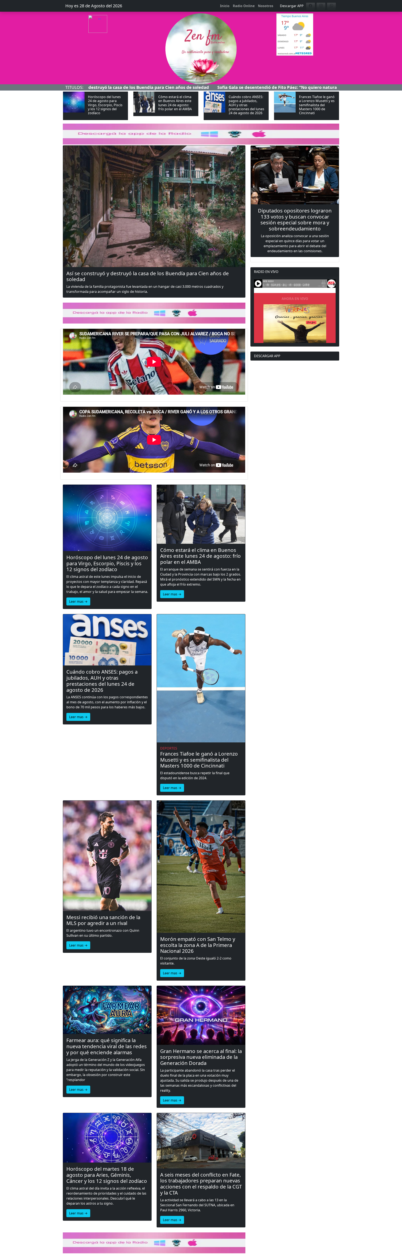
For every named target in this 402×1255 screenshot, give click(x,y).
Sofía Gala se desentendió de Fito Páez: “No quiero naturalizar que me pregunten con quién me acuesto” (226, 87)
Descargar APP (292, 6)
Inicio (224, 6)
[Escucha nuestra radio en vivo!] (107, 32)
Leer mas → (78, 601)
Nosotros (265, 6)
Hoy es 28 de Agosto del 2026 (93, 6)
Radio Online (244, 6)
